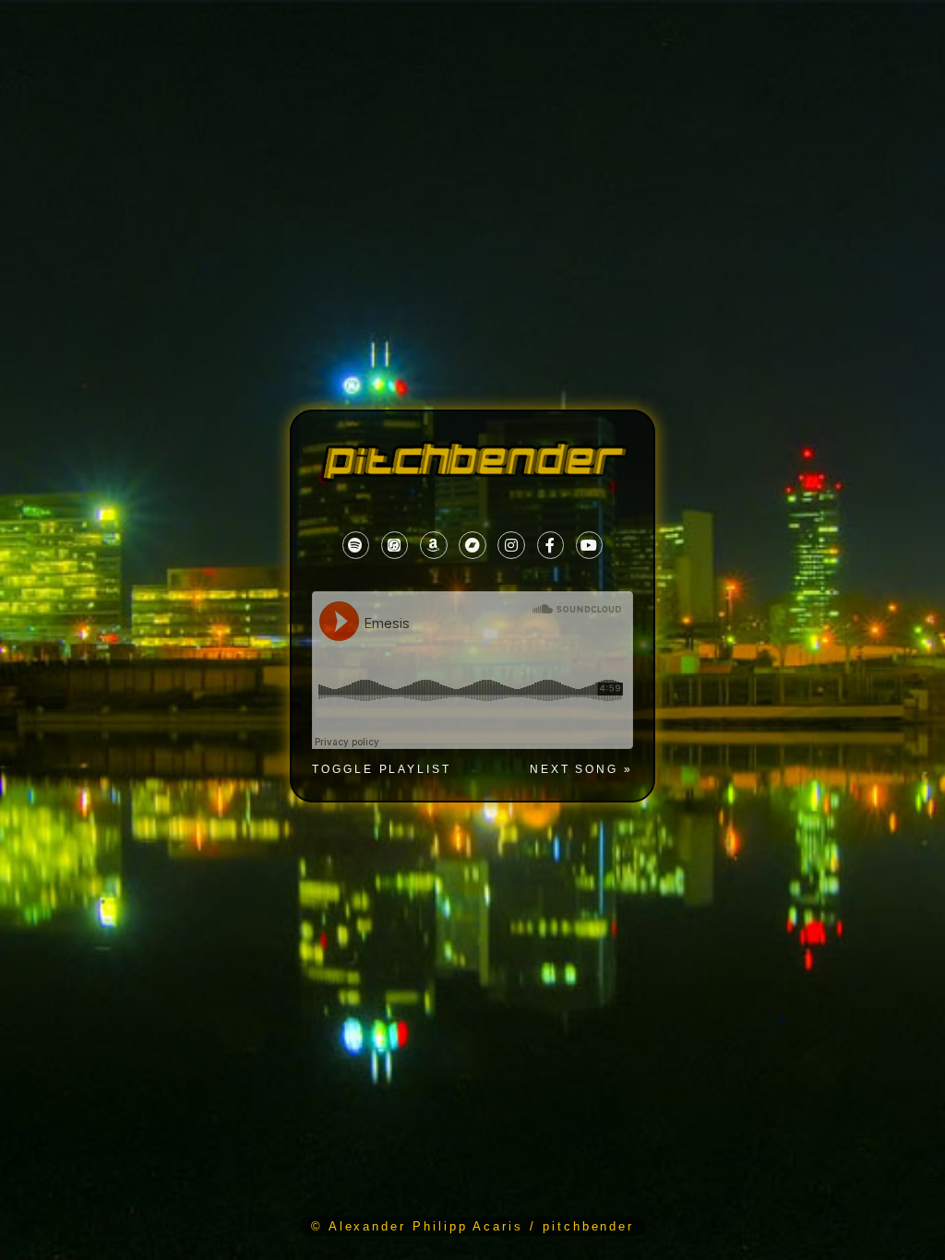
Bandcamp (472, 545)
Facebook (549, 544)
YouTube (589, 544)
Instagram (510, 545)
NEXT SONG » (581, 769)
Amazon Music (433, 545)
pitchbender (588, 1226)
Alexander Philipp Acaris (426, 1226)
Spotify (355, 545)
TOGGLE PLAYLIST (381, 770)
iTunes (394, 545)
